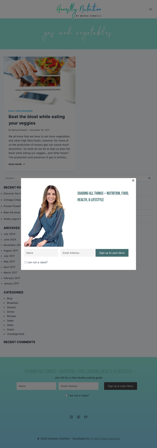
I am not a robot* (37, 262)
